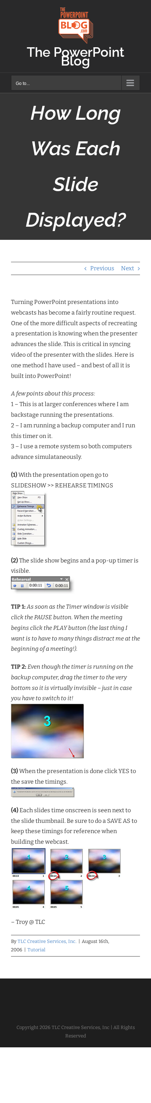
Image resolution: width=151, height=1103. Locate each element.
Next (127, 268)
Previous (102, 268)
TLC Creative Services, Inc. (47, 941)
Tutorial (36, 949)
